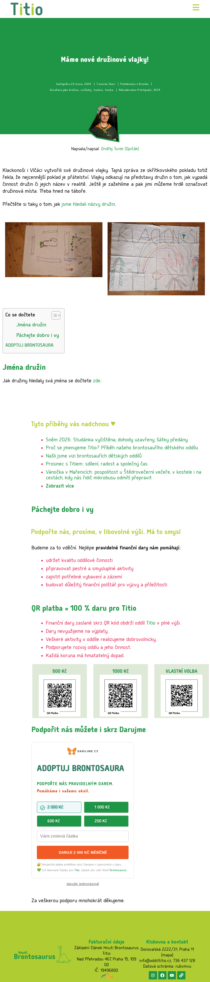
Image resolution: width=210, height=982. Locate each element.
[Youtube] (172, 975)
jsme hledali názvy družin (88, 204)
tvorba (109, 90)
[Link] (181, 975)
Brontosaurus (118, 870)
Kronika (143, 84)
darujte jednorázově (83, 884)
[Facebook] (162, 975)
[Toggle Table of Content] (53, 315)
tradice (98, 90)
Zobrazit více (60, 486)
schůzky (86, 90)
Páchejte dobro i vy (37, 335)
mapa (167, 955)
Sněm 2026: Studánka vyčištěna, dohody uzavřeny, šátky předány (117, 440)
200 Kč (100, 821)
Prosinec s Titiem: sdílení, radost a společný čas (97, 464)
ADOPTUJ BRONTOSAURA (29, 346)
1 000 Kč (102, 808)
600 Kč (53, 821)
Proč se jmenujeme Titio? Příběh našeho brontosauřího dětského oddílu (122, 448)
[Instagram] (153, 975)
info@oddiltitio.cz (155, 961)
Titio (150, 623)
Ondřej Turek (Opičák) (120, 149)
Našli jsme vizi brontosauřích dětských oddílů (94, 456)
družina (74, 90)
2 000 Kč (55, 808)
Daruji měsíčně (83, 852)
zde (96, 381)
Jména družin (31, 325)
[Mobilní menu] (196, 9)
